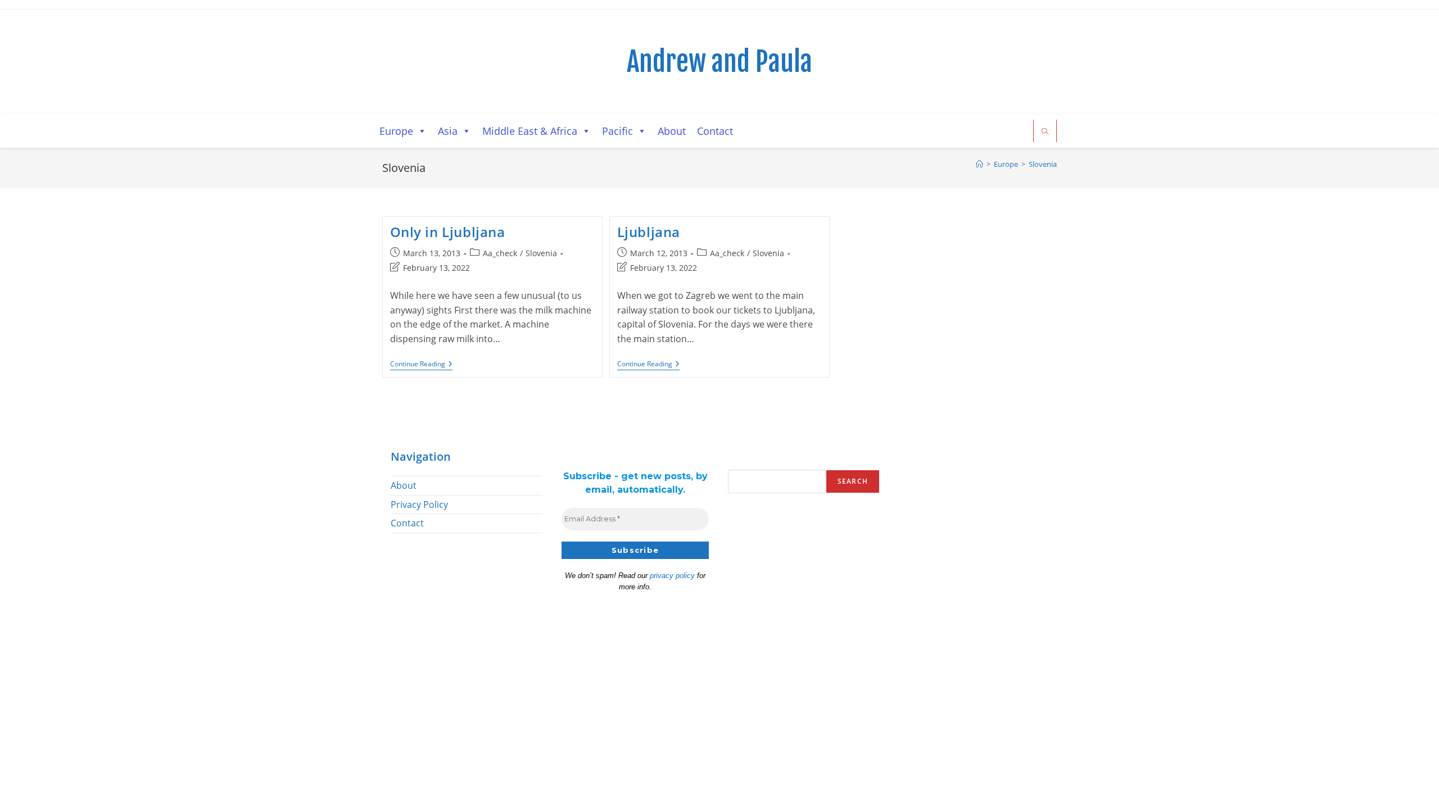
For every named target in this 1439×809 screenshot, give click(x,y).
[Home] (979, 164)
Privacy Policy (419, 504)
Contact (715, 131)
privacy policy (672, 575)
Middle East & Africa (529, 131)
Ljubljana (648, 231)
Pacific (617, 131)
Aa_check (500, 253)
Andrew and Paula (719, 62)
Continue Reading (421, 365)
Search (853, 481)
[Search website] (1045, 132)
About (672, 131)
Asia (448, 131)
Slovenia (1043, 164)
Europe (396, 131)
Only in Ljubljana (447, 231)
